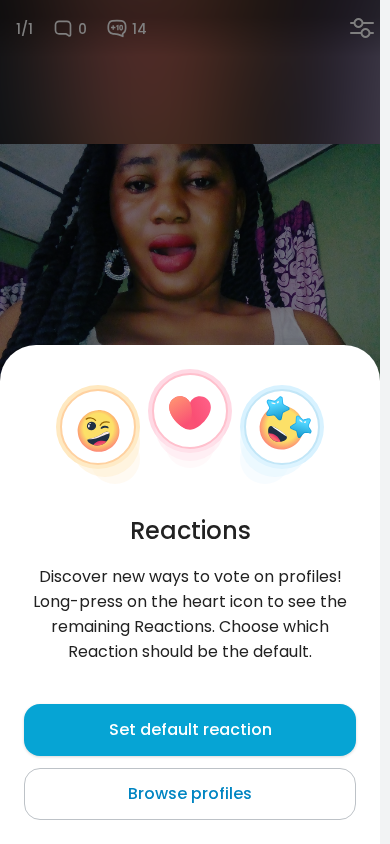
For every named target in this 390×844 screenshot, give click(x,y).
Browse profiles (190, 793)
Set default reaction (190, 729)
